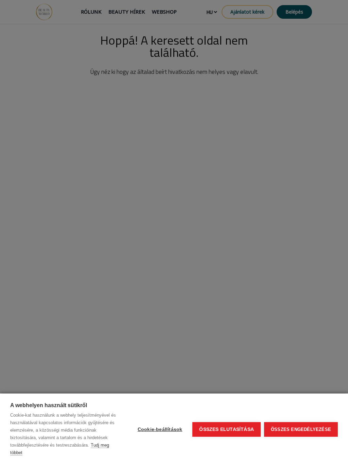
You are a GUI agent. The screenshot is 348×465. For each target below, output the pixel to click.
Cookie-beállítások (160, 429)
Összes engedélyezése (301, 429)
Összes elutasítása (226, 429)
